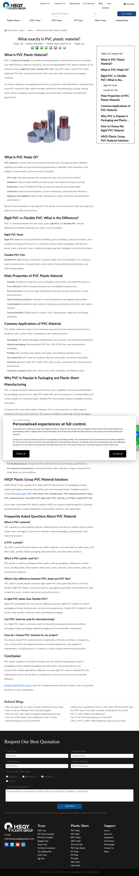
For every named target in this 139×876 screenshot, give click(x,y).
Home (106, 831)
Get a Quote (126, 14)
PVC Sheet (75, 831)
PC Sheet (74, 852)
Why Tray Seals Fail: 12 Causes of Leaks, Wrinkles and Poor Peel (34, 707)
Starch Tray (42, 845)
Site (83, 44)
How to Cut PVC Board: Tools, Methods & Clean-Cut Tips (31, 717)
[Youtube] (17, 844)
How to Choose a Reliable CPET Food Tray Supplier (28, 711)
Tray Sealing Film (44, 852)
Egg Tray (41, 859)
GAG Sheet (75, 866)
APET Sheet (76, 841)
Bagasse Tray (43, 841)
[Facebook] (6, 844)
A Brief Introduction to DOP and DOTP (22, 721)
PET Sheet (75, 834)
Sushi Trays (42, 855)
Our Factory (89, 3)
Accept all (117, 454)
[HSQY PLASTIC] (18, 827)
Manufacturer (30, 777)
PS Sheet (74, 859)
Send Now (69, 806)
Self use (11, 781)
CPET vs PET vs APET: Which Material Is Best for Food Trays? (98, 721)
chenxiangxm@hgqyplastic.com (19, 839)
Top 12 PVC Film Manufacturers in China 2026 (91, 717)
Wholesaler (48, 777)
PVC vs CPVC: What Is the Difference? (88, 714)
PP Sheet (74, 855)
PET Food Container (46, 834)
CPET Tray (42, 831)
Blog (100, 3)
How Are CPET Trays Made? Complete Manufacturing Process (33, 714)
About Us (45, 3)
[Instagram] (23, 844)
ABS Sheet (75, 862)
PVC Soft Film (77, 845)
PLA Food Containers (46, 848)
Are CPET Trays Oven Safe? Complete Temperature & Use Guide (99, 711)
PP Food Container (45, 838)
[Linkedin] (12, 844)
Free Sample (109, 845)
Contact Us (59, 3)
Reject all (21, 454)
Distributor (13, 777)
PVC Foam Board (78, 848)
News (106, 852)
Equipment (75, 3)
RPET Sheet (76, 838)
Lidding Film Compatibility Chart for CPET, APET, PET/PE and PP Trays (102, 707)
